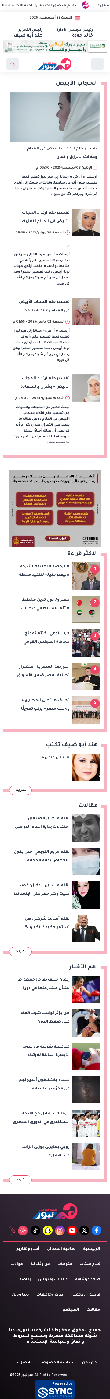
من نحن (89, 1363)
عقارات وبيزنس (53, 1280)
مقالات (93, 1310)
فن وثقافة (40, 1264)
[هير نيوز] (55, 1211)
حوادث (17, 1264)
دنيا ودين (20, 1295)
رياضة (25, 1280)
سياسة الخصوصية (56, 1363)
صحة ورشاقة (87, 1280)
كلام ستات (90, 1264)
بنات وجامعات (49, 1295)
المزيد (22, 790)
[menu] (97, 64)
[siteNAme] (55, 64)
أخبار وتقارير (28, 1249)
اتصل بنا (21, 1363)
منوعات (64, 1264)
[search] (12, 64)
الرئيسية (91, 1249)
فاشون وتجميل (85, 1295)
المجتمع (70, 1310)
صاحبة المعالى (61, 1249)
